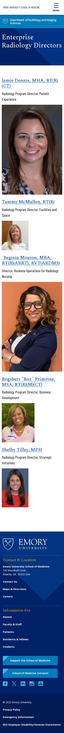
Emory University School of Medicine (21, 7)
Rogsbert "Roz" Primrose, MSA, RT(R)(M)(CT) (28, 381)
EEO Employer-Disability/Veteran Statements (32, 724)
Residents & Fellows (15, 639)
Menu (56, 10)
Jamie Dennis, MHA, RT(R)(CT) (30, 83)
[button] (30, 660)
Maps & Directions (14, 589)
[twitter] (14, 685)
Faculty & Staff (12, 624)
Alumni (7, 617)
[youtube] (40, 685)
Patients (8, 632)
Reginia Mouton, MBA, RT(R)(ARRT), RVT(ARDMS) (31, 260)
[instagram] (32, 685)
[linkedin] (23, 685)
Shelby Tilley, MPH (22, 449)
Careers (8, 596)
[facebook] (5, 685)
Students (9, 646)
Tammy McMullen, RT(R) (28, 201)
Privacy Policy (11, 709)
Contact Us (10, 581)
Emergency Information (18, 717)
